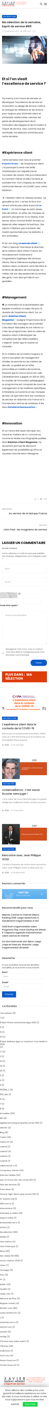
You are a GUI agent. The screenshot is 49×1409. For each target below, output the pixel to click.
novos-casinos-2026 (10, 1260)
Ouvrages (4, 1270)
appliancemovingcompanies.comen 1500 (19, 1123)
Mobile (3, 1237)
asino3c (3, 1127)
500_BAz (4, 1094)
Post (2, 1274)
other (2, 1265)
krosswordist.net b (8, 1222)
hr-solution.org (7, 1199)
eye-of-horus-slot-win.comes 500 (16, 1180)
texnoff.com (6, 1327)
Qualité (3, 1289)
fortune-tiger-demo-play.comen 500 (18, 1194)
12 (1, 1032)
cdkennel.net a (7, 1165)
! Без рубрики (6, 1013)
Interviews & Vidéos (9, 1213)
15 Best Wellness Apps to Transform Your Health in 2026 (23, 1043)
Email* (5, 982)
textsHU (3, 1331)
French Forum (10, 163)
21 (1, 1061)
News (2, 1251)
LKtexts (3, 1227)
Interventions (6, 1208)
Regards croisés (7, 1303)
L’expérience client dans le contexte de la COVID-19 (19, 726)
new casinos (6, 1241)
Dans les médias (8, 1175)
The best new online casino (13, 1341)
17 (1, 1051)
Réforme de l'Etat (8, 1298)
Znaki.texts (5, 1350)
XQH (7, 744)
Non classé (5, 1255)
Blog (2, 1132)
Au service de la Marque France (28, 513)
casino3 (3, 1151)
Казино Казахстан (8, 1360)
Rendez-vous (6, 1308)
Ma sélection (9, 16)
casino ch (4, 1142)
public (3, 1284)
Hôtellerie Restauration (21, 407)
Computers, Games (9, 1170)
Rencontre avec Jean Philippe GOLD (21, 857)
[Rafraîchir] (19, 593)
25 (1, 1070)
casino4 (4, 1156)
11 (0, 1027)
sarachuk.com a (7, 1322)
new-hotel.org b (7, 1246)
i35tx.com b (5, 1203)
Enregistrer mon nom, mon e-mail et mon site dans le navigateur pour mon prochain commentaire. (25, 652)
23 (1, 1066)
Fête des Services (8, 1184)
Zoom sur (4, 1355)
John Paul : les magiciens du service (25, 529)
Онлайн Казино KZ (8, 1365)
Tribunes (4, 1346)
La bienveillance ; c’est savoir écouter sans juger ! (21, 792)
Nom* (5, 972)
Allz (1, 1118)
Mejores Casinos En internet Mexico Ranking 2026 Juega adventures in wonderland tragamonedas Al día (20, 917)
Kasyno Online (6, 1218)
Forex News (5, 1189)
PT (1, 1279)
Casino (3, 1137)
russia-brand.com (8, 1312)
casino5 (3, 1161)
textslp (3, 1336)
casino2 (3, 1146)
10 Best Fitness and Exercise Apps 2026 (18, 1022)
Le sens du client (28, 243)
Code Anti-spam (8, 605)
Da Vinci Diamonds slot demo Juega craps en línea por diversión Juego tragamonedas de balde (21, 944)
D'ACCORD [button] (30, 1404)
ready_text (5, 1293)
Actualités (8, 784)
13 (1, 1036)
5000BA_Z (4, 1089)
